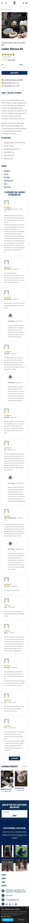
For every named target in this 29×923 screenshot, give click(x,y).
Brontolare (7, 177)
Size (2, 64)
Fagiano (6, 174)
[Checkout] (26, 3)
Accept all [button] (8, 919)
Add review (14, 758)
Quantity (21, 64)
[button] (3, 22)
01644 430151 (9, 895)
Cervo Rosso (7, 186)
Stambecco (7, 170)
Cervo (5, 183)
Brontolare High (8, 180)
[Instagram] (12, 904)
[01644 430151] (5, 3)
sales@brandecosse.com (12, 900)
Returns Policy (15, 83)
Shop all (25, 766)
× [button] (27, 908)
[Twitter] (6, 904)
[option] (14, 25)
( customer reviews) (6, 57)
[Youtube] (16, 904)
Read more (20, 915)
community (19, 835)
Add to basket (14, 73)
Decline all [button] (21, 919)
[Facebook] (10, 904)
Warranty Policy (16, 86)
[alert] (14, 914)
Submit (15, 816)
